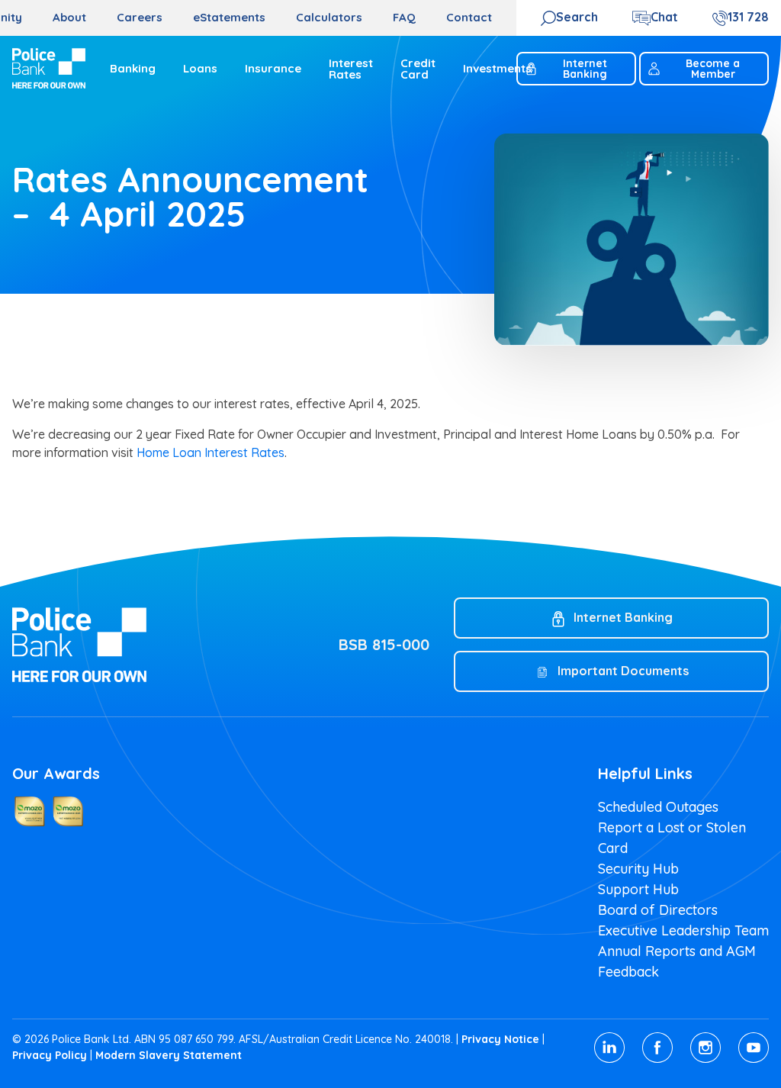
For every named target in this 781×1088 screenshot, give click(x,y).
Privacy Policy (49, 1055)
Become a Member (713, 68)
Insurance (273, 68)
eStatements (229, 17)
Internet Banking (585, 68)
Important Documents (623, 670)
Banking (133, 68)
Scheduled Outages (658, 807)
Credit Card (417, 69)
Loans (200, 68)
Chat (664, 16)
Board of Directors (658, 910)
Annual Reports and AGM (677, 951)
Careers (139, 17)
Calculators (329, 17)
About (69, 17)
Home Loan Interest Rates (210, 452)
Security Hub (638, 868)
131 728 (748, 16)
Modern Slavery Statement (168, 1055)
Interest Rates (351, 69)
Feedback (628, 971)
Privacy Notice (500, 1039)
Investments (497, 68)
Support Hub (638, 889)
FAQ (404, 17)
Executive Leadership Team (683, 930)
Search (577, 16)
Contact (469, 17)
